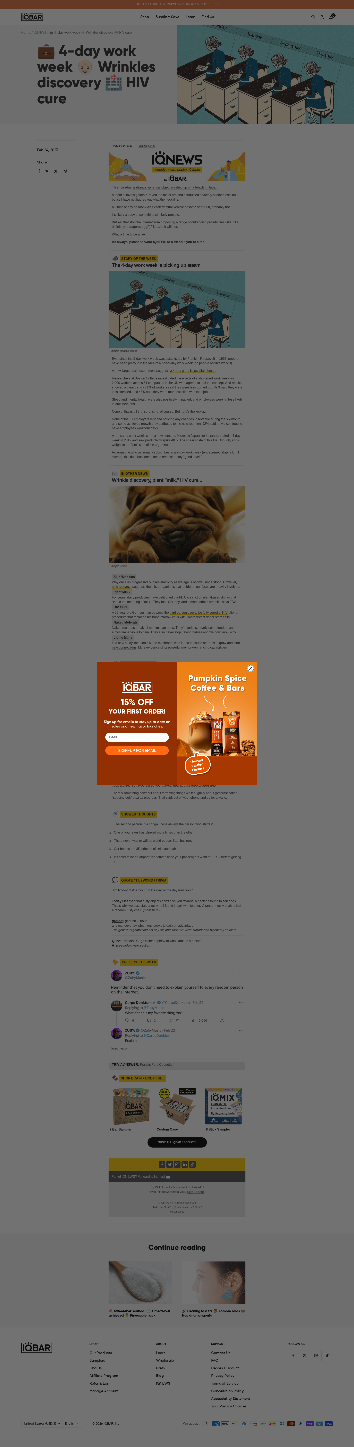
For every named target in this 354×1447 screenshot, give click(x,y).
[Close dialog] (251, 668)
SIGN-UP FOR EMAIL (137, 750)
